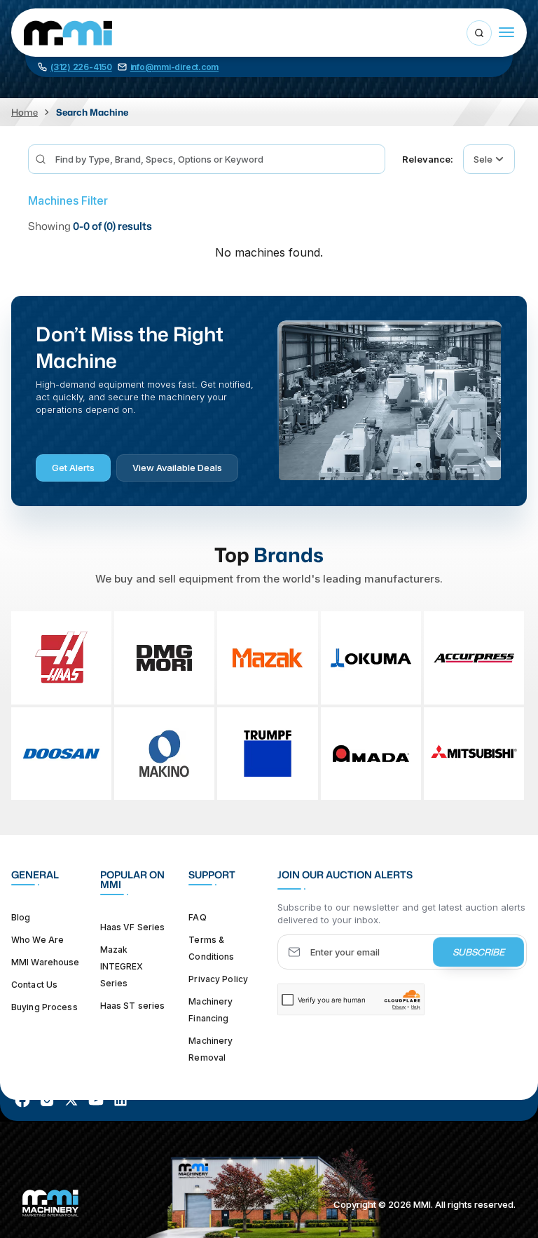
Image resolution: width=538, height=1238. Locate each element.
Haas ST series (132, 1005)
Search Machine (92, 112)
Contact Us (34, 984)
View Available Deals (177, 467)
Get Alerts (73, 467)
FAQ (197, 917)
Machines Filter (68, 200)
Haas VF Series (132, 927)
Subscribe (478, 952)
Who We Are (37, 939)
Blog (20, 917)
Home (24, 112)
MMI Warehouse (45, 962)
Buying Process (44, 1007)
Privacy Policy (218, 979)
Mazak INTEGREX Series (122, 966)
